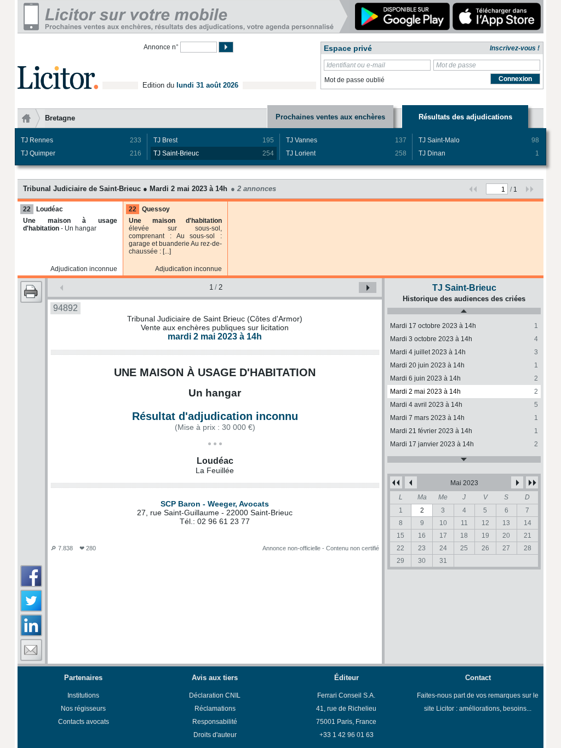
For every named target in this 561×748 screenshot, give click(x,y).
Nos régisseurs (83, 708)
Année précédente (396, 482)
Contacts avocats (83, 722)
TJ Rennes (81, 140)
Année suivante (532, 482)
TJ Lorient (346, 153)
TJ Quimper (81, 153)
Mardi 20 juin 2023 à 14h (464, 365)
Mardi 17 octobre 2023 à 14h (464, 326)
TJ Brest (213, 140)
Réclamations (215, 708)
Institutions (83, 695)
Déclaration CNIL (215, 695)
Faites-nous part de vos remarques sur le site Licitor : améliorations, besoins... (478, 702)
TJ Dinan (479, 153)
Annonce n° (161, 47)
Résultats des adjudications (465, 117)
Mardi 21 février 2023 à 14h (464, 431)
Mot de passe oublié (354, 80)
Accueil (31, 118)
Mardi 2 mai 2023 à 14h (464, 391)
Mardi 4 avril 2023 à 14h (464, 404)
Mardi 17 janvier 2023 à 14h (464, 444)
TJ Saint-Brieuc (213, 153)
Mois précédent (411, 482)
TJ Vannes (346, 140)
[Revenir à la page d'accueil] (58, 65)
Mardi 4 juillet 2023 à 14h (464, 352)
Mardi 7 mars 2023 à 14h (464, 418)
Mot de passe (456, 65)
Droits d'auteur (215, 735)
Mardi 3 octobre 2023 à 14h (464, 339)
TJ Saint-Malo (479, 140)
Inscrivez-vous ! (515, 48)
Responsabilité (214, 722)
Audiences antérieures (464, 311)
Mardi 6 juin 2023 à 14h (464, 378)
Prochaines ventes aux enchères (330, 117)
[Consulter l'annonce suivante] (367, 287)
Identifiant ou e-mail (356, 65)
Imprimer (31, 292)
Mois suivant (517, 482)
